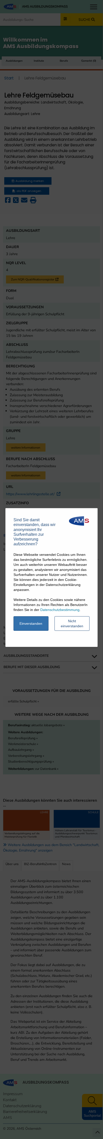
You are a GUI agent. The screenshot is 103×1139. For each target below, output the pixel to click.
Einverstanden (31, 624)
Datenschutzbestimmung (60, 610)
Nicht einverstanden (72, 623)
